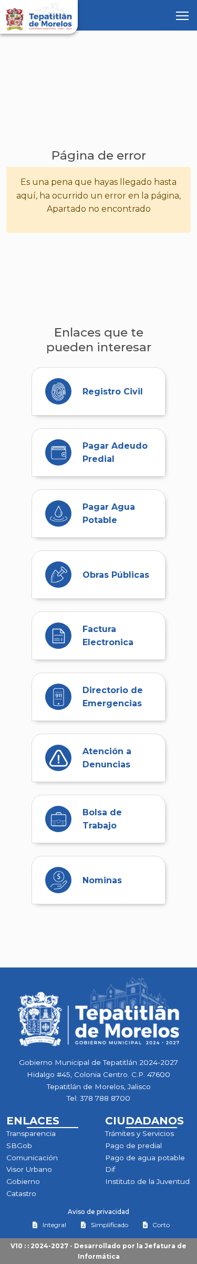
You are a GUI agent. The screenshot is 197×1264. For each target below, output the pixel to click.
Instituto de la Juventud (147, 1181)
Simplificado (109, 1225)
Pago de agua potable (145, 1157)
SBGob (19, 1145)
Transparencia (31, 1133)
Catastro (21, 1193)
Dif (110, 1169)
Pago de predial (133, 1145)
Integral (54, 1225)
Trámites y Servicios (139, 1133)
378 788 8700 (105, 1098)
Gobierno (23, 1181)
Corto (161, 1225)
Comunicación (32, 1157)
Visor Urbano (29, 1169)
